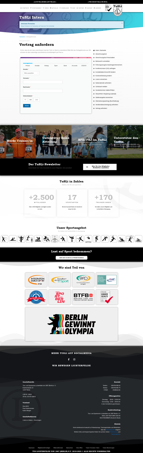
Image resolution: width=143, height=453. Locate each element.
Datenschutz (69, 447)
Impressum (32, 447)
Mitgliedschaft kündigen (44, 447)
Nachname (27, 87)
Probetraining (114, 432)
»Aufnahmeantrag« (45, 2)
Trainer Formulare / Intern (92, 447)
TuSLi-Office (79, 447)
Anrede (26, 69)
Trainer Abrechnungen (108, 447)
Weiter (27, 105)
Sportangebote (115, 434)
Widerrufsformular (58, 447)
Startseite (22, 36)
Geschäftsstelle (110, 429)
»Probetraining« (98, 2)
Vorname (26, 78)
